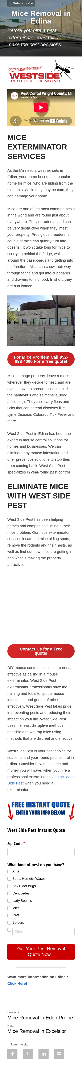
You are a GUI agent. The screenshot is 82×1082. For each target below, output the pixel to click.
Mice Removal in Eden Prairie (40, 1017)
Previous (13, 1012)
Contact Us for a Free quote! (41, 651)
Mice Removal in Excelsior (36, 1031)
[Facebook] (12, 1054)
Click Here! (17, 983)
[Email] (59, 1054)
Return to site (23, 3)
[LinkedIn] (43, 1054)
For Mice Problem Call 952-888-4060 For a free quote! (41, 359)
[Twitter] (28, 1054)
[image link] (41, 71)
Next (10, 1025)
